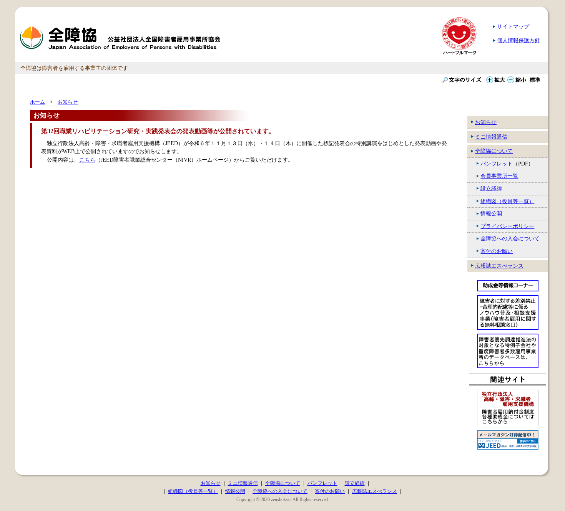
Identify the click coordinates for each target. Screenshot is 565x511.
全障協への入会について (510, 238)
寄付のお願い (496, 251)
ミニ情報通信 (491, 137)
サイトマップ (513, 26)
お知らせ (486, 122)
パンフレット (496, 163)
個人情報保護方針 (518, 40)
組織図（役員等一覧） (507, 201)
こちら (87, 160)
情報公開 (491, 213)
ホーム (37, 102)
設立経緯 (491, 188)
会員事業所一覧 (499, 176)
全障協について (494, 151)
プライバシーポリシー (507, 226)
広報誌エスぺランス (499, 266)
